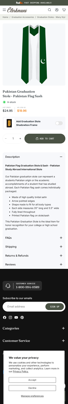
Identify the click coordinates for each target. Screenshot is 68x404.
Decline (32, 387)
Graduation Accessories (23, 17)
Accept (32, 379)
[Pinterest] (22, 317)
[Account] (56, 9)
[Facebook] (5, 317)
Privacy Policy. (21, 371)
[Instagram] (10, 317)
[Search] (49, 9)
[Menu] (4, 10)
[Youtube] (16, 317)
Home (5, 17)
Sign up (54, 306)
